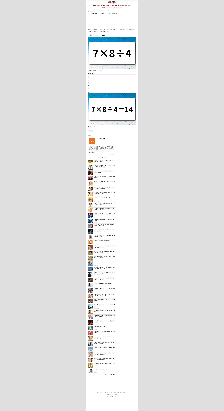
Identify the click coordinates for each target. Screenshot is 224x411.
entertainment (121, 5)
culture (129, 5)
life (110, 5)
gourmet (103, 5)
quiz (116, 5)
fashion (94, 5)
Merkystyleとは (100, 392)
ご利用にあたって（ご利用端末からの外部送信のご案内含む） (115, 392)
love (113, 5)
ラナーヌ (116, 394)
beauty (98, 5)
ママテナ (113, 394)
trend (126, 5)
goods (107, 5)
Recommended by (108, 374)
